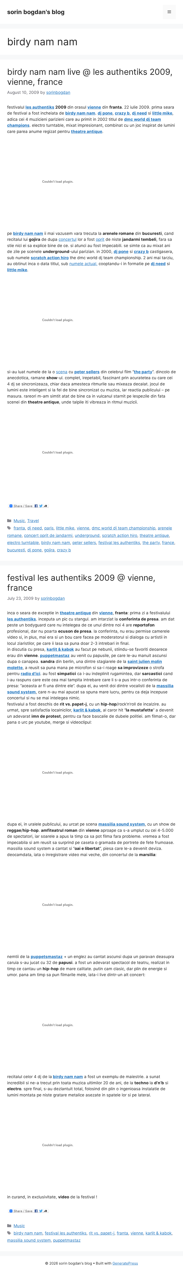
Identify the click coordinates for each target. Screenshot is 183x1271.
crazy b (64, 550)
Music (19, 520)
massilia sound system (29, 1240)
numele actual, (83, 263)
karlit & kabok (159, 1233)
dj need (34, 528)
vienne (83, 528)
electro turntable (23, 542)
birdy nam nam (55, 542)
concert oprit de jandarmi (48, 535)
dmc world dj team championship (123, 528)
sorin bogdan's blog (36, 11)
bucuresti (16, 550)
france (168, 542)
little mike (65, 528)
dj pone (34, 550)
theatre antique (154, 535)
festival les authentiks (119, 542)
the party (151, 542)
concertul (67, 239)
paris (49, 528)
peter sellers (84, 542)
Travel (33, 520)
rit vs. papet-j (101, 1233)
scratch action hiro (119, 535)
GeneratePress (125, 1263)
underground (87, 535)
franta (19, 528)
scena (61, 371)
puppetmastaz (67, 1240)
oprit (100, 239)
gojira (49, 550)
